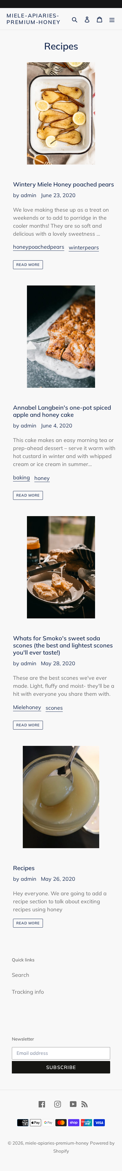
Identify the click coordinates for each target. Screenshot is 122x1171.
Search (20, 974)
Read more (28, 264)
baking (21, 477)
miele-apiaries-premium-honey (33, 18)
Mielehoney (27, 707)
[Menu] (112, 19)
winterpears (84, 247)
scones (54, 707)
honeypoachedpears (38, 246)
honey (42, 478)
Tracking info (28, 991)
